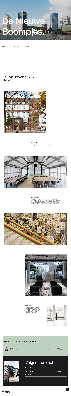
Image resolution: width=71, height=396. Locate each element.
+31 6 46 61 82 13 (60, 349)
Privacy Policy (66, 393)
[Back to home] (4, 2)
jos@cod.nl (48, 349)
